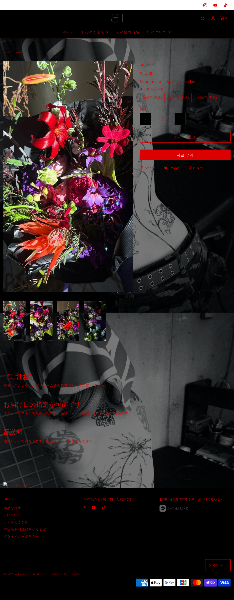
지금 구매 (185, 154)
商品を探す (12, 507)
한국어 (214, 565)
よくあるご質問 (15, 522)
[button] (14, 321)
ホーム (68, 32)
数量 (143, 109)
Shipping (148, 81)
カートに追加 (185, 137)
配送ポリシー (56, 441)
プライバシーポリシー (21, 536)
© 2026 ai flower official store (25, 574)
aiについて (12, 515)
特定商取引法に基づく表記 (24, 529)
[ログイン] (213, 18)
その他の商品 (127, 32)
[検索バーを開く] (203, 18)
